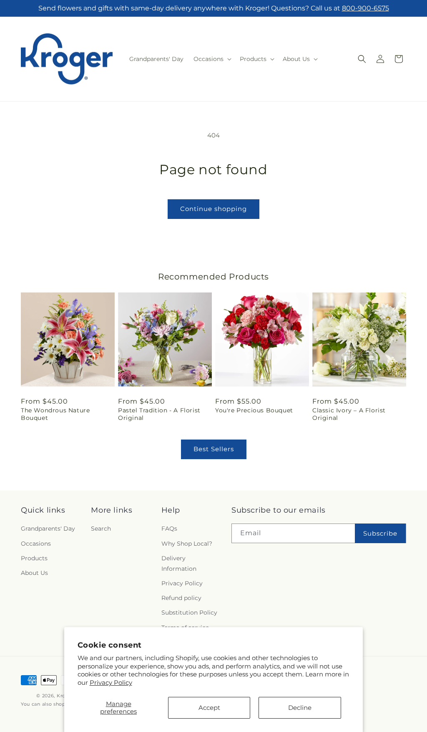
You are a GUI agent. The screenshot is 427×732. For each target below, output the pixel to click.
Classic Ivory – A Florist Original (349, 414)
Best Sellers (213, 449)
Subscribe (380, 533)
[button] (211, 59)
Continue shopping (213, 209)
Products (34, 558)
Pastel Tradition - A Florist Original (159, 414)
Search (101, 528)
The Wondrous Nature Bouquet (55, 414)
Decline (299, 708)
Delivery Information (178, 563)
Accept (209, 708)
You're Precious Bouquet (254, 410)
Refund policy (181, 598)
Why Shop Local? (186, 543)
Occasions (36, 543)
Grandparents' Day (48, 528)
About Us (34, 573)
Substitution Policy (189, 612)
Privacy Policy (111, 682)
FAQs (169, 528)
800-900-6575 (365, 8)
